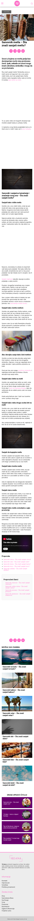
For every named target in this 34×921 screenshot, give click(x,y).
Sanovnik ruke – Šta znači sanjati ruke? (16, 562)
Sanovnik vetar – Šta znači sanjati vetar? (13, 714)
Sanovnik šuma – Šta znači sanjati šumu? (17, 564)
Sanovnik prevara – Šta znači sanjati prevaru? (17, 590)
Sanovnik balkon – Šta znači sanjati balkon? (14, 691)
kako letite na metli (14, 80)
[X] (15, 51)
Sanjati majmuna (7, 279)
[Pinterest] (19, 51)
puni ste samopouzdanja (18, 388)
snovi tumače (26, 129)
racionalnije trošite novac (18, 303)
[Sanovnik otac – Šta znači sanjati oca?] (26, 802)
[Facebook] (11, 51)
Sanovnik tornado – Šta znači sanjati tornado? (14, 668)
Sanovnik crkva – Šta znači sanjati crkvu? (17, 559)
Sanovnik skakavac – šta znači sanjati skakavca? (17, 594)
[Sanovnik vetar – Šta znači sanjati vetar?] (17, 703)
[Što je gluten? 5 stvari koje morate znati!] (26, 838)
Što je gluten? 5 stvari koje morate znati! (11, 839)
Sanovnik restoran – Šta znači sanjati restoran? (17, 583)
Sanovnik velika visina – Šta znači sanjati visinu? (16, 587)
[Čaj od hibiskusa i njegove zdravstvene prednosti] (26, 826)
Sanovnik (6, 12)
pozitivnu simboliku (24, 370)
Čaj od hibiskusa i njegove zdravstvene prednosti (11, 827)
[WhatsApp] (23, 51)
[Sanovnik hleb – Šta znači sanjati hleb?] (17, 750)
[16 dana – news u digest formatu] (26, 814)
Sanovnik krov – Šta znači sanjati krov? (16, 566)
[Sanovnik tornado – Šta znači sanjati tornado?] (17, 657)
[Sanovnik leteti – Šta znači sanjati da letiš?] (17, 773)
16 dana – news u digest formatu (10, 815)
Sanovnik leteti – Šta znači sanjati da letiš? (13, 784)
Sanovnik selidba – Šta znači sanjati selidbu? (15, 569)
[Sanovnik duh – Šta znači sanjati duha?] (17, 727)
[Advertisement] (17, 100)
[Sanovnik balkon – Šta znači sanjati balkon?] (17, 680)
